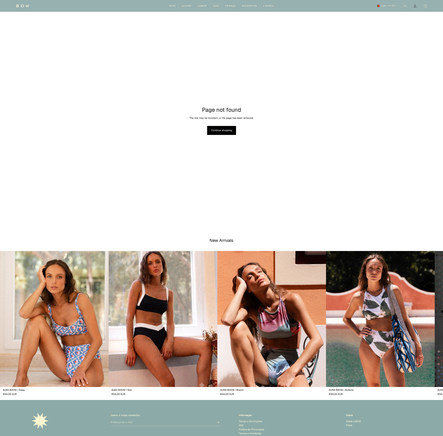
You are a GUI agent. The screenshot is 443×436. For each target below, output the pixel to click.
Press (349, 425)
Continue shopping (221, 130)
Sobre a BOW (353, 421)
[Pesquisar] (405, 6)
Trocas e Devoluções (250, 421)
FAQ (241, 425)
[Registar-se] (218, 422)
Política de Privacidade (251, 429)
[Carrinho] (425, 6)
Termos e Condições (250, 433)
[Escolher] (103, 381)
